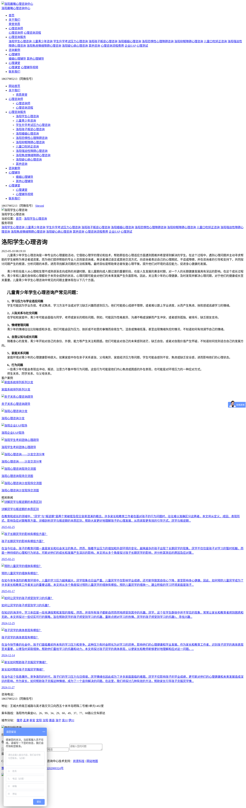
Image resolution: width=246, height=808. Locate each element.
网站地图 (92, 761)
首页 (11, 15)
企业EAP (130, 45)
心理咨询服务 (17, 37)
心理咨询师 (16, 28)
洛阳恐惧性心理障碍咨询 (158, 41)
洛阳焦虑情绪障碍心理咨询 (44, 45)
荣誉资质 (14, 24)
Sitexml (39, 205)
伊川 (71, 720)
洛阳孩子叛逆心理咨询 (103, 41)
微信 (29, 791)
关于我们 (14, 19)
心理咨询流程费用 (112, 45)
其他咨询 (94, 45)
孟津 (26, 720)
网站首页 (14, 86)
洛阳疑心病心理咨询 (75, 45)
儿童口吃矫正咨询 (215, 41)
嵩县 (52, 720)
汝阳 (45, 720)
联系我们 (14, 71)
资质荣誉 (21, 94)
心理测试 (142, 45)
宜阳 (39, 720)
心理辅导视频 (29, 67)
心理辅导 (14, 54)
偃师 (19, 720)
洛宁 (58, 720)
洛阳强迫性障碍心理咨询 (32, 150)
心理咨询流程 (32, 32)
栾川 (65, 720)
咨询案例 (14, 50)
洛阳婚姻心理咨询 (129, 41)
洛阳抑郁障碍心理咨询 (188, 41)
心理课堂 (14, 63)
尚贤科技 (78, 761)
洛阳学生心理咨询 (20, 41)
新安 (32, 720)
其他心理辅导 (35, 58)
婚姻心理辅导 (17, 58)
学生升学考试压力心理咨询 (70, 41)
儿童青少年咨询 (42, 41)
